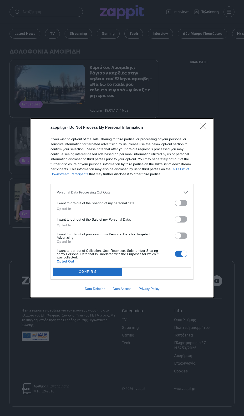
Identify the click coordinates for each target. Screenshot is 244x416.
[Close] (204, 127)
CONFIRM (88, 271)
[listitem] (122, 192)
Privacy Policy (149, 289)
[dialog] (122, 208)
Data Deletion (95, 289)
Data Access (122, 289)
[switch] (181, 203)
